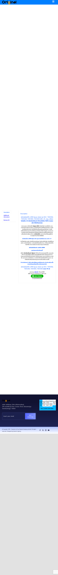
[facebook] (40, 430)
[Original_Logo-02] (9, 1)
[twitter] (43, 430)
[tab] (40, 403)
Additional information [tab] (7, 216)
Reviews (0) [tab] (6, 220)
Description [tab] (7, 212)
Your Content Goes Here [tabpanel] (47, 408)
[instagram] (45, 430)
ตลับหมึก (36, 272)
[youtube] (48, 430)
